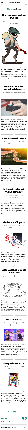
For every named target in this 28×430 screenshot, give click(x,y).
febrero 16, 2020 (21, 21)
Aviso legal (4, 418)
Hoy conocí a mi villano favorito (14, 16)
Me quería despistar (14, 363)
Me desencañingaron (14, 222)
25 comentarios (14, 278)
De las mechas (14, 319)
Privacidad (4, 420)
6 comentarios (15, 23)
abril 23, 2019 (21, 141)
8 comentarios (15, 197)
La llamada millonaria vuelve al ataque (14, 190)
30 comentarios (15, 227)
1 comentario (15, 325)
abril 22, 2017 (21, 225)
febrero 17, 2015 (20, 366)
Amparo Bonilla (10, 21)
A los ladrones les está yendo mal (14, 271)
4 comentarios (15, 94)
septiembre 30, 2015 (20, 276)
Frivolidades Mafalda (14, 2)
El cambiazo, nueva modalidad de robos (14, 88)
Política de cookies (6, 421)
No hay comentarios (15, 143)
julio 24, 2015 (21, 322)
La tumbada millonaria (14, 138)
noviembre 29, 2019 (20, 92)
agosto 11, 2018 (20, 195)
